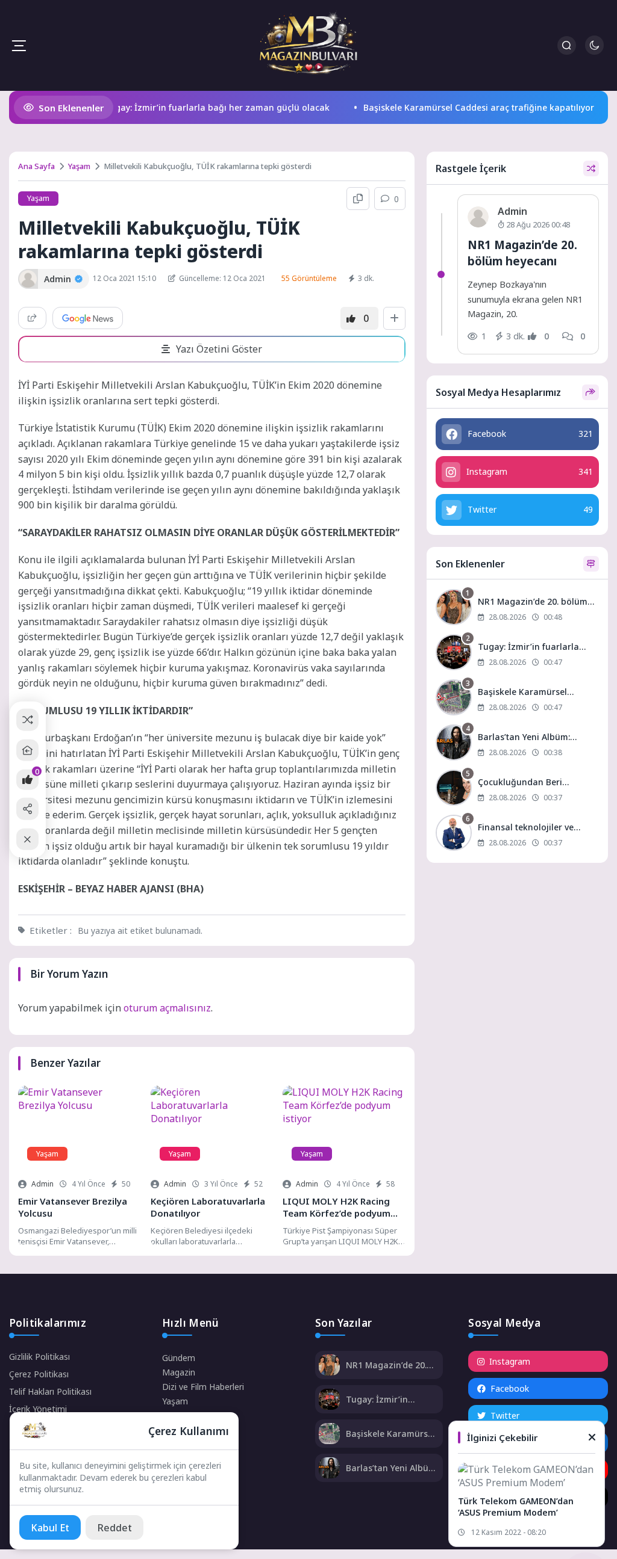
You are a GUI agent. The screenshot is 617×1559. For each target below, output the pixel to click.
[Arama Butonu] (566, 45)
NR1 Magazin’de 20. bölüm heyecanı (522, 252)
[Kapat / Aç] (27, 839)
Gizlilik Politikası (39, 1356)
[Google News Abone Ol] (87, 318)
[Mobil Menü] (18, 45)
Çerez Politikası (39, 1374)
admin (42, 1184)
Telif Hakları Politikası (50, 1391)
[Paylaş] (32, 318)
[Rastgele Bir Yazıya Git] (27, 720)
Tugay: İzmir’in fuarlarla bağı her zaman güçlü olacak (197, 107)
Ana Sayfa (36, 166)
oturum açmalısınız (167, 1007)
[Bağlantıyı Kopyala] (357, 198)
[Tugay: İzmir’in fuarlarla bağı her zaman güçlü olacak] (518, 653)
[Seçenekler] (394, 318)
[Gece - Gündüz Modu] (594, 51)
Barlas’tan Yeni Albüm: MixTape (392, 1468)
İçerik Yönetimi (38, 1409)
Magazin (178, 1372)
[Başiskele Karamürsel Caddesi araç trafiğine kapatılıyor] (518, 698)
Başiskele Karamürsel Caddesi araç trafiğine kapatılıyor (458, 107)
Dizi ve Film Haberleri (203, 1386)
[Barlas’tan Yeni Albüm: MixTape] (518, 744)
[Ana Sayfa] (27, 750)
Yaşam (79, 166)
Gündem (178, 1357)
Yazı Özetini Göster (219, 349)
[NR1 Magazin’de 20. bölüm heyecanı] (518, 608)
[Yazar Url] (28, 279)
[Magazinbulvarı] (308, 45)
